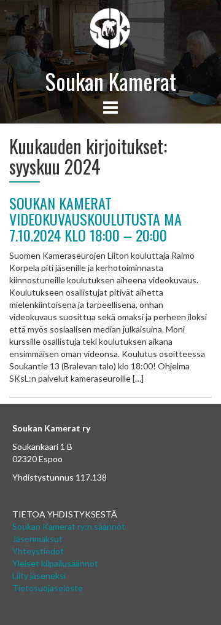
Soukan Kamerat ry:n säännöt (68, 526)
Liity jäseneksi (39, 575)
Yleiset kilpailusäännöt (55, 563)
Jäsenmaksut (37, 538)
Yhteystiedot (38, 551)
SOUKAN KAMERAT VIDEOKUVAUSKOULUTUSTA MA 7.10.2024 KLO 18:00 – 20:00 (95, 219)
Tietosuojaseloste (47, 588)
